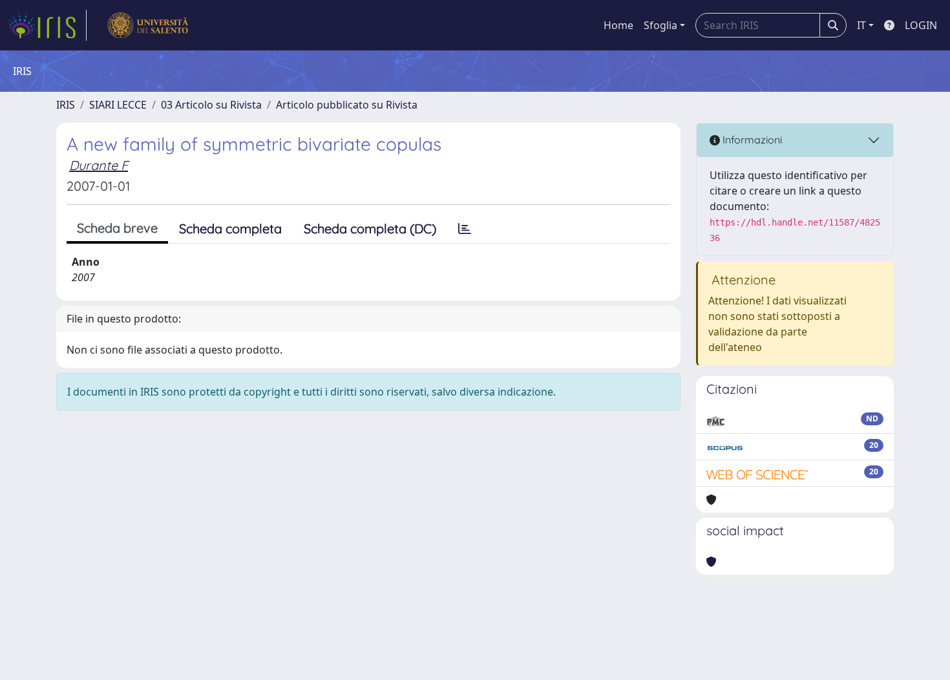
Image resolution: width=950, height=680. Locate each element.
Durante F (98, 165)
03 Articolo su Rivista (211, 105)
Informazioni (751, 139)
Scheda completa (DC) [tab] (370, 228)
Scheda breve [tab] (117, 228)
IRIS (65, 105)
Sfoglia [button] (660, 25)
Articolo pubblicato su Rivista (346, 105)
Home (618, 25)
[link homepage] (47, 25)
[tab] (464, 228)
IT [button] (861, 25)
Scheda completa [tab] (230, 228)
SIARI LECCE (118, 105)
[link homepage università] (147, 25)
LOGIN (921, 25)
